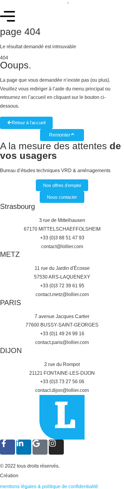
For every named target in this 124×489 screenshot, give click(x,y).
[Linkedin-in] (23, 447)
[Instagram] (56, 447)
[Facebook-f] (7, 447)
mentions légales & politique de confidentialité (49, 486)
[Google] (40, 447)
